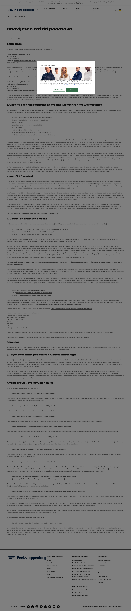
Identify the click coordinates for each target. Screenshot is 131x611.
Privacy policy (59, 84)
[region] (66, 77)
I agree (72, 89)
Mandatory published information (72, 84)
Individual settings (59, 89)
